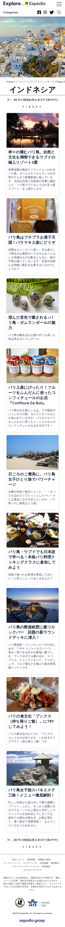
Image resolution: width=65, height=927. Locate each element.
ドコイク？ (22, 81)
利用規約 (46, 866)
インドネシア (47, 81)
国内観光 (55, 863)
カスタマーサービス (32, 870)
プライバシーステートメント (25, 866)
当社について (18, 859)
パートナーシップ (11, 863)
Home (10, 81)
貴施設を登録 (44, 859)
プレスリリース (30, 863)
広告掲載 (44, 863)
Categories (10, 12)
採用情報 (31, 859)
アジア (33, 81)
